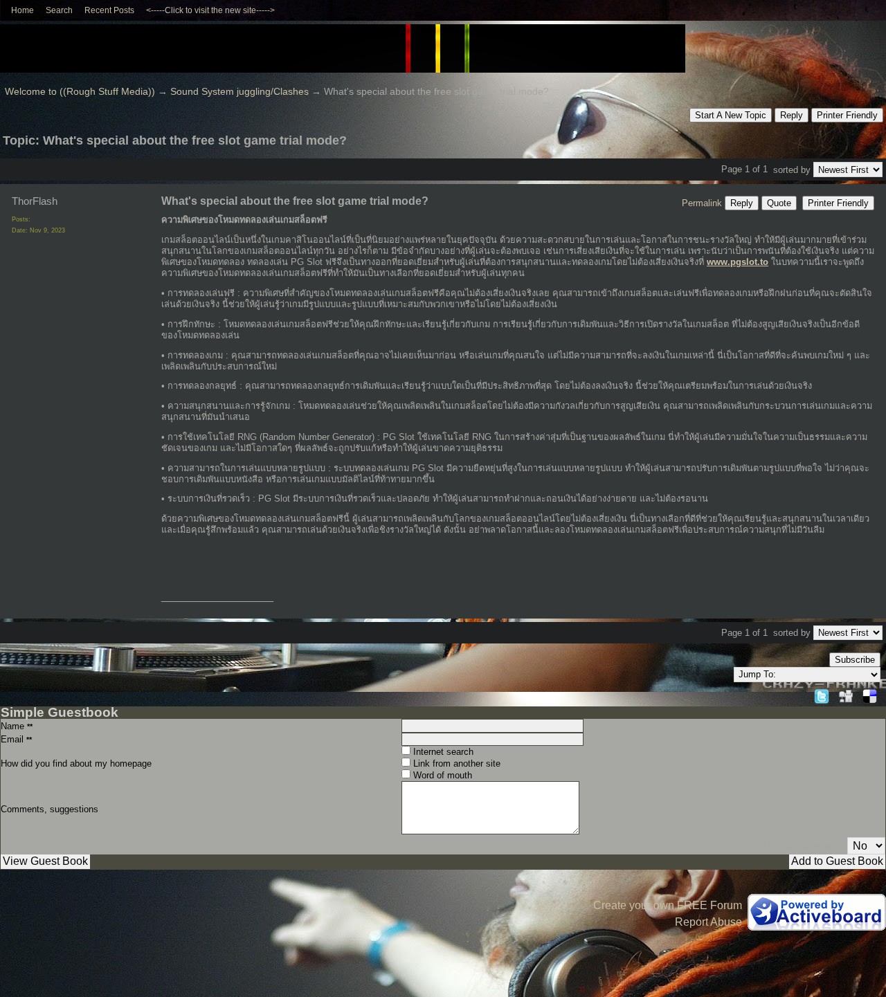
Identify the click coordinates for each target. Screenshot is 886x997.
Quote (779, 203)
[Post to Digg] (845, 694)
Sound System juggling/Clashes (239, 91)
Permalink (702, 203)
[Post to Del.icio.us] (869, 694)
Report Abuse (708, 922)
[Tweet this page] (822, 694)
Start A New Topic (730, 115)
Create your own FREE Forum (667, 905)
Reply (791, 115)
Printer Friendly (847, 115)
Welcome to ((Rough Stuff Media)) (80, 91)
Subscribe (855, 660)
